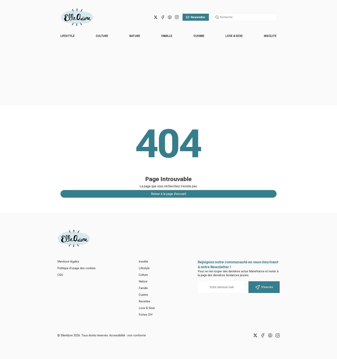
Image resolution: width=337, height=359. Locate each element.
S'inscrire (267, 287)
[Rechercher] (217, 17)
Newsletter (198, 17)
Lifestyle (67, 36)
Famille (166, 36)
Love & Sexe (234, 36)
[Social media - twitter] (156, 17)
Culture (102, 36)
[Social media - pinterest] (170, 17)
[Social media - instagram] (177, 17)
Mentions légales (68, 261)
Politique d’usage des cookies (76, 268)
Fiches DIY (146, 314)
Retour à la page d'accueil (168, 194)
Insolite (270, 36)
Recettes (144, 301)
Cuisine (198, 36)
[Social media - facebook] (163, 17)
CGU (60, 275)
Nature (134, 36)
